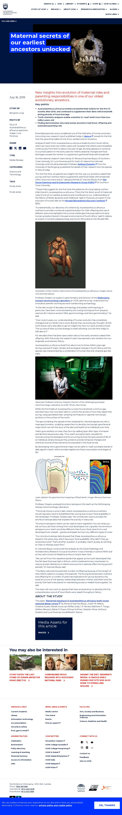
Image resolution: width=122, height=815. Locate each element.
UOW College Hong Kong (56, 749)
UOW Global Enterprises (56, 756)
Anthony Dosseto (86, 164)
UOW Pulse (50, 768)
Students (82, 4)
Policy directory (18, 749)
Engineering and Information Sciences (93, 716)
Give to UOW (85, 761)
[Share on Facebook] (11, 148)
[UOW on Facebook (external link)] (82, 742)
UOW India (50, 760)
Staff (95, 4)
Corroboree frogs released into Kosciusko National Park (59, 677)
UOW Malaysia (51, 764)
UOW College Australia (55, 745)
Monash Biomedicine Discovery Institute (85, 201)
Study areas (15, 186)
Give (59, 4)
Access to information (21, 760)
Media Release (16, 160)
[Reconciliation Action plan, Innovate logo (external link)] (81, 788)
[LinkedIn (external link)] (87, 747)
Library (70, 4)
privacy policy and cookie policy (55, 805)
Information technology (22, 719)
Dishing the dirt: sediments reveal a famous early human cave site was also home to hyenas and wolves (96, 680)
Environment (17, 745)
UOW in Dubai (51, 752)
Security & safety (19, 727)
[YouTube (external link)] (92, 742)
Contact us (85, 754)
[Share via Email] (24, 148)
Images (42, 633)
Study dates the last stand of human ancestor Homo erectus (25, 677)
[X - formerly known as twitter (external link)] (87, 742)
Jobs (13, 764)
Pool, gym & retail (19, 731)
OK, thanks (107, 805)
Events (48, 719)
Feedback (84, 757)
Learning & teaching (20, 752)
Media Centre (51, 712)
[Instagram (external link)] (82, 747)
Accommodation (18, 723)
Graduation (16, 741)
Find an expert (52, 723)
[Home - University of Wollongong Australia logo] (10, 9)
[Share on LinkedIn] (20, 148)
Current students (19, 712)
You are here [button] (8, 21)
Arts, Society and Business (92, 712)
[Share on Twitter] (15, 148)
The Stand (50, 715)
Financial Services (19, 756)
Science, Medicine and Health (93, 721)
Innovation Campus (54, 741)
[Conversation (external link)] (92, 748)
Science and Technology (15, 173)
